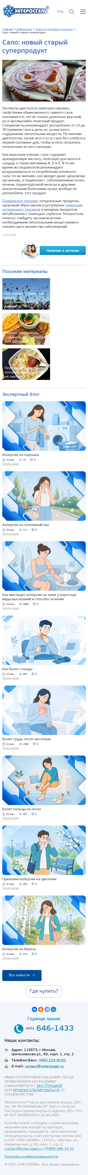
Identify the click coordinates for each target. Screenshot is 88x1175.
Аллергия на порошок (20, 455)
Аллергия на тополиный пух (25, 525)
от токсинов (30, 210)
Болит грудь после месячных (26, 739)
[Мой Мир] (53, 1009)
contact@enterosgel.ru (44, 1066)
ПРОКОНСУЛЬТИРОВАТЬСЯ (36, 1090)
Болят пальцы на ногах (21, 809)
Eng (60, 12)
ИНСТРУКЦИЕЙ (49, 1086)
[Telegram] (47, 1009)
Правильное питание (20, 201)
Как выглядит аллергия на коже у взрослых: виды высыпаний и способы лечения (39, 597)
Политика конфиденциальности (31, 1157)
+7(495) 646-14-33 (59, 1149)
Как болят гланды (17, 669)
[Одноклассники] (41, 1009)
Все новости (22, 975)
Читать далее (10, 464)
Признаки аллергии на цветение (29, 879)
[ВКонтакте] (34, 1009)
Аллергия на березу (19, 949)
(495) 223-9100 (52, 1060)
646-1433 (55, 1029)
